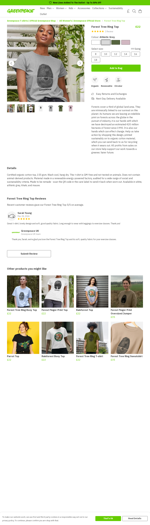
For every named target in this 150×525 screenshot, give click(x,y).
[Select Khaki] (115, 42)
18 (95, 59)
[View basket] (140, 11)
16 (135, 54)
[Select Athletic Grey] (105, 42)
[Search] (134, 11)
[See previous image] (11, 63)
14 (125, 54)
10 (105, 54)
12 (115, 54)
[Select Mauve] (125, 42)
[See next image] (80, 63)
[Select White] (95, 42)
